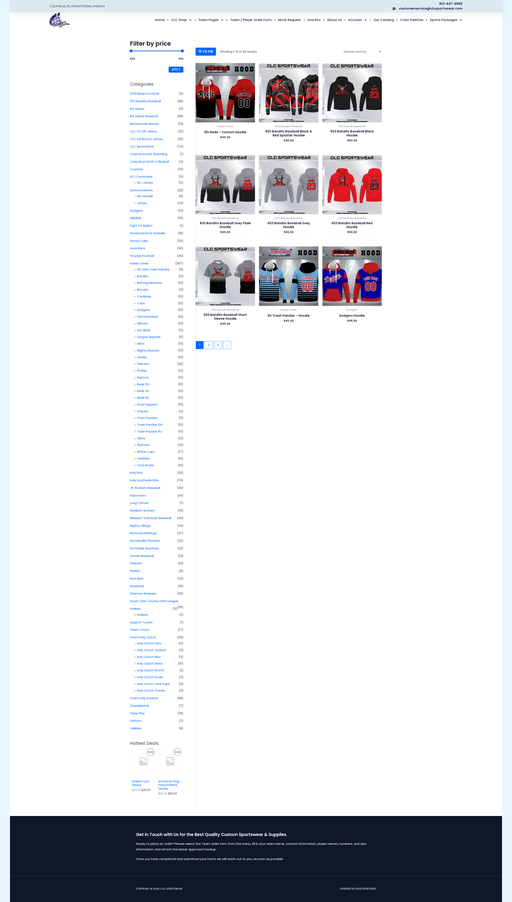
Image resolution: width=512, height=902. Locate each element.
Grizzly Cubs (139, 241)
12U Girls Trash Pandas (153, 269)
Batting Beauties (149, 283)
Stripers (142, 411)
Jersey (142, 203)
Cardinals (144, 296)
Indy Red (136, 473)
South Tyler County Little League (154, 601)
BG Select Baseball (144, 116)
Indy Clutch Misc (149, 657)
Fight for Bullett (141, 225)
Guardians (137, 248)
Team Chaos (139, 630)
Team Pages (208, 20)
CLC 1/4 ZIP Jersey (143, 131)
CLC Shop (179, 20)
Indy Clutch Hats (149, 643)
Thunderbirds (139, 706)
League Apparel (148, 337)
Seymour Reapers (143, 593)
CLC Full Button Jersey (146, 139)
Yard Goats (145, 465)
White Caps (146, 451)
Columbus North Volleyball (149, 161)
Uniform (136, 721)
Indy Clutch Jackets (151, 650)
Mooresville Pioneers (145, 541)
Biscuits (142, 289)
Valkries (135, 728)
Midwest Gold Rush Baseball (150, 518)
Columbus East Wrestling (148, 154)
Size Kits (314, 20)
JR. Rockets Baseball (145, 488)
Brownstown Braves (144, 124)
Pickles (142, 370)
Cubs (141, 303)
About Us (334, 20)
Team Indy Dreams (144, 698)
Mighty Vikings (140, 526)
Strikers (135, 609)
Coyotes (136, 169)
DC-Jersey (145, 182)
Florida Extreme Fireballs (147, 233)
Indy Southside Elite (144, 480)
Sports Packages (443, 20)
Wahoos (143, 445)
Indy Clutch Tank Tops (153, 684)
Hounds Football (142, 256)
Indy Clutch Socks (150, 677)
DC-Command (141, 176)
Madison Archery (142, 510)
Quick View (225, 119)
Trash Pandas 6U (149, 431)
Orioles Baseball (142, 556)
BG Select (137, 109)
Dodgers (136, 210)
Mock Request (289, 20)
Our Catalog (384, 20)
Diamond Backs (141, 190)
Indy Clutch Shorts (150, 670)
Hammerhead (147, 316)
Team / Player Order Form (251, 20)
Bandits (142, 276)
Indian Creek (139, 263)
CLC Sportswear (142, 146)
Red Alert (137, 578)
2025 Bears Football (144, 93)
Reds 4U (143, 391)
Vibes (141, 438)
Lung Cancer (139, 503)
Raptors (143, 377)
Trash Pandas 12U (150, 424)
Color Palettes (411, 20)
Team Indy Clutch (143, 637)
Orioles (142, 357)
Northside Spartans (144, 548)
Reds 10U (143, 384)
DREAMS (135, 218)
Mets (140, 343)
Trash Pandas (147, 418)
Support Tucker (141, 622)
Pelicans (143, 364)
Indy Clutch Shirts (150, 663)
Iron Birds (143, 330)
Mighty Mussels (148, 350)
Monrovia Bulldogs (143, 533)
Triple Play (137, 713)
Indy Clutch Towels (151, 690)
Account (355, 20)
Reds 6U (143, 397)
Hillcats (142, 323)
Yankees (143, 458)
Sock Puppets (147, 404)
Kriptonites (138, 495)
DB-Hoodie (145, 196)
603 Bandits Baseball (145, 101)
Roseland (137, 586)
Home (160, 20)
